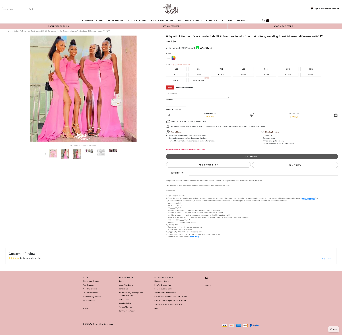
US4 (221, 69)
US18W (243, 75)
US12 (311, 69)
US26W (176, 80)
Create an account (331, 9)
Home (9, 31)
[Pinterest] (206, 278)
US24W (311, 75)
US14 (176, 75)
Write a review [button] (326, 259)
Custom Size (198, 80)
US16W (221, 75)
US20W (266, 75)
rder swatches (309, 198)
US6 (243, 69)
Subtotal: (170, 109)
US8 (266, 69)
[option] (58, 26)
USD (207, 285)
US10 (288, 69)
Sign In (317, 9)
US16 (199, 75)
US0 (176, 69)
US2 (198, 69)
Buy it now (295, 165)
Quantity (169, 100)
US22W (288, 75)
